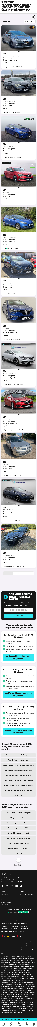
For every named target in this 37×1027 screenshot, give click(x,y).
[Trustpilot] (18, 912)
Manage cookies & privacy (20, 923)
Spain (20, 936)
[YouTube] (16, 886)
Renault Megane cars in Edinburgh (18, 848)
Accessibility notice (6, 931)
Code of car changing (19, 931)
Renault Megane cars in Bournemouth (19, 818)
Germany (12, 936)
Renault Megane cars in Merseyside (18, 775)
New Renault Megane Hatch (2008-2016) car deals (18, 657)
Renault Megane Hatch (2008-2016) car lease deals (18, 731)
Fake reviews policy (6, 928)
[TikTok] (21, 886)
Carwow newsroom (6, 899)
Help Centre (6, 874)
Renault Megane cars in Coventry (18, 838)
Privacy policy (23, 926)
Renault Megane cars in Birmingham (18, 813)
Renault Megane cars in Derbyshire (18, 755)
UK (4, 936)
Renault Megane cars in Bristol (18, 828)
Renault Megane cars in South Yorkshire (18, 790)
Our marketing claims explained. (12, 953)
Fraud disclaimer (6, 926)
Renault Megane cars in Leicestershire (18, 770)
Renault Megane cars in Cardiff (18, 833)
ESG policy (15, 926)
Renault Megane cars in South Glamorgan (18, 785)
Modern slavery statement (20, 928)
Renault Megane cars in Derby (18, 843)
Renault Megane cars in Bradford (18, 823)
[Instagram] (12, 886)
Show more (18, 795)
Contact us (4, 894)
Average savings (5, 956)
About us (3, 891)
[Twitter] (7, 886)
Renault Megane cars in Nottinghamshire (18, 780)
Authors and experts (7, 897)
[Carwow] (7, 2)
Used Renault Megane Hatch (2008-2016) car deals (18, 694)
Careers (22, 891)
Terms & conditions (6, 923)
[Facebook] (2, 886)
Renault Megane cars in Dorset (18, 760)
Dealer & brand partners (26, 894)
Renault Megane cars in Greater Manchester (18, 765)
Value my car (18, 616)
